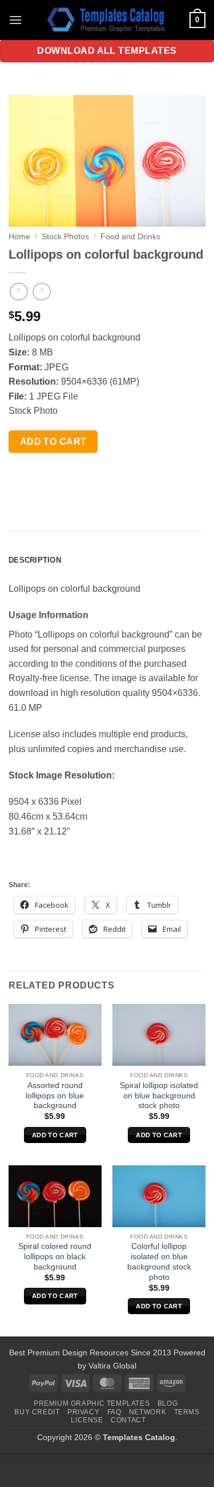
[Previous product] (41, 291)
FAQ (114, 1412)
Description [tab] (35, 560)
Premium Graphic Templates (92, 1403)
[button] (15, 20)
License (87, 1420)
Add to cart (53, 441)
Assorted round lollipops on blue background (55, 1095)
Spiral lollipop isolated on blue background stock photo (159, 1095)
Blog (167, 1403)
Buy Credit (36, 1412)
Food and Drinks (130, 236)
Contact (128, 1420)
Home (19, 236)
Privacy (83, 1412)
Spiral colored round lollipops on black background (54, 1256)
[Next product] (18, 291)
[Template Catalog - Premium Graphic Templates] (107, 20)
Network (147, 1412)
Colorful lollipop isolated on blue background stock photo (159, 1261)
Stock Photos (65, 236)
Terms (187, 1412)
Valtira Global (112, 1365)
